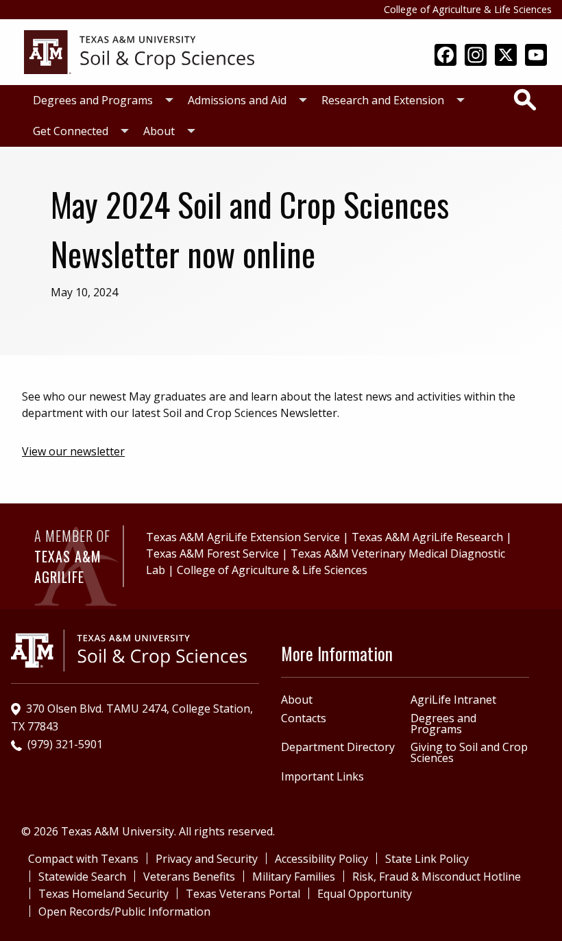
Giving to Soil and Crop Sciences (469, 752)
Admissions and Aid (237, 100)
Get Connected (70, 131)
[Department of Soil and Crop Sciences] (139, 51)
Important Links (322, 776)
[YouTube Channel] (536, 56)
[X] (506, 56)
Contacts (303, 718)
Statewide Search (82, 876)
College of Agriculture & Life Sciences (468, 9)
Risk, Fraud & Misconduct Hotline (436, 876)
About (159, 131)
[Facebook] (445, 56)
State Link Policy (427, 858)
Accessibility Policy (321, 858)
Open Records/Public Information (124, 911)
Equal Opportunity (364, 893)
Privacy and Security (207, 858)
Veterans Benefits (189, 876)
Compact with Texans (83, 858)
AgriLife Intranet (453, 699)
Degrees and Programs (93, 100)
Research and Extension (382, 100)
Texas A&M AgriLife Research (427, 537)
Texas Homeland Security (103, 893)
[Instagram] (476, 56)
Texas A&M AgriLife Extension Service (243, 537)
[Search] (525, 99)
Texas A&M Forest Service (212, 553)
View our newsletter (73, 451)
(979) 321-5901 (65, 744)
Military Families (293, 876)
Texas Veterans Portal (243, 893)
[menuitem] (99, 100)
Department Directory (338, 746)
